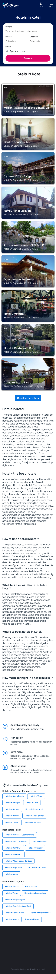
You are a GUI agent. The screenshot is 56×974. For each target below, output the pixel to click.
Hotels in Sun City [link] (35, 848)
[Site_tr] (50, 935)
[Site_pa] (5, 949)
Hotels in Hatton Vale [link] (37, 867)
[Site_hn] (41, 949)
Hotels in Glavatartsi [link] (34, 809)
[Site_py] (50, 949)
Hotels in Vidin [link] (31, 886)
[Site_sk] (23, 942)
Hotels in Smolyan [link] (32, 822)
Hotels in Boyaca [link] (12, 919)
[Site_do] (50, 942)
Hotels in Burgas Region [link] (15, 899)
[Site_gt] (32, 949)
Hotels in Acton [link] (11, 874)
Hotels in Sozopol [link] (12, 809)
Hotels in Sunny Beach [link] (14, 796)
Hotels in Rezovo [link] (12, 815)
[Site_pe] (41, 935)
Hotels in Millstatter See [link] (40, 912)
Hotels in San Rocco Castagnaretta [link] (19, 834)
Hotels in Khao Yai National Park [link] (18, 906)
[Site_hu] (32, 942)
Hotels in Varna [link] (36, 796)
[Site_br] (5, 935)
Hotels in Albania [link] (32, 919)
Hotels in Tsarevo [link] (12, 822)
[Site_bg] (23, 935)
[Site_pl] (32, 935)
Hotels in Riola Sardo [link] (13, 854)
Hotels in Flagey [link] (40, 841)
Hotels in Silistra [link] (12, 886)
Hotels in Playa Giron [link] (13, 867)
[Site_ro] (14, 935)
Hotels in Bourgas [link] (12, 802)
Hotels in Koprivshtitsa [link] (34, 815)
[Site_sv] (14, 949)
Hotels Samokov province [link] (35, 893)
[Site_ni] (23, 949)
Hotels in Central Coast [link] (14, 912)
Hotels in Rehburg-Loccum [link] (16, 841)
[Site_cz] (5, 942)
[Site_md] (14, 942)
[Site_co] (41, 942)
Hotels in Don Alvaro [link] (13, 848)
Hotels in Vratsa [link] (11, 893)
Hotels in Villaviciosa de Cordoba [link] (18, 861)
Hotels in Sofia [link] (32, 802)
